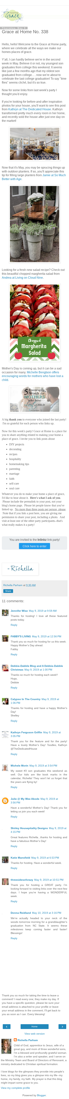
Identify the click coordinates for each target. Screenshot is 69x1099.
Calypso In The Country (25, 699)
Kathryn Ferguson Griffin (26, 732)
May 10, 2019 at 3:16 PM (46, 912)
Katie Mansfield (20, 857)
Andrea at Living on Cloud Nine (22, 277)
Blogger (41, 1095)
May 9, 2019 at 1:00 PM (38, 669)
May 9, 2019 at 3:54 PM (43, 765)
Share (8, 591)
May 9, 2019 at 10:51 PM (48, 879)
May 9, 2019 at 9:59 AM (43, 610)
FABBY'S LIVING (21, 636)
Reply (14, 624)
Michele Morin (19, 765)
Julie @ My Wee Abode (25, 798)
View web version (34, 1033)
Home (34, 1026)
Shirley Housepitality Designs (29, 828)
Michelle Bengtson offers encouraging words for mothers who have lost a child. (32, 376)
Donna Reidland (21, 912)
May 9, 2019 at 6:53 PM (45, 857)
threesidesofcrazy (22, 879)
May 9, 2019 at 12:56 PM (46, 636)
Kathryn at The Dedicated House (29, 109)
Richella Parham (27, 1040)
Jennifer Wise (19, 610)
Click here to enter (34, 546)
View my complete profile (15, 1087)
